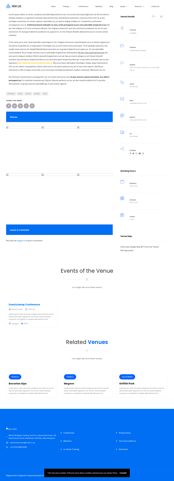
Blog (111, 6)
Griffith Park (127, 383)
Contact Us (155, 6)
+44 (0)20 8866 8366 (18, 447)
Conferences (83, 6)
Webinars (99, 6)
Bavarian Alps (18, 383)
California (127, 377)
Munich (15, 377)
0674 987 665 (134, 87)
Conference (11, 94)
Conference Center (138, 50)
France (70, 377)
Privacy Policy (125, 433)
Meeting (28, 94)
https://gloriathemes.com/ (138, 120)
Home (53, 6)
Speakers (36, 94)
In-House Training (71, 449)
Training (66, 6)
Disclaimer (123, 449)
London (133, 33)
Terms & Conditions (127, 441)
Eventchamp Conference (24, 304)
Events (20, 94)
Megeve (69, 383)
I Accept (123, 473)
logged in (21, 240)
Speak (122, 6)
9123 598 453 (134, 136)
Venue (45, 94)
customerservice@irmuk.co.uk (22, 442)
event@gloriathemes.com (138, 103)
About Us (138, 6)
